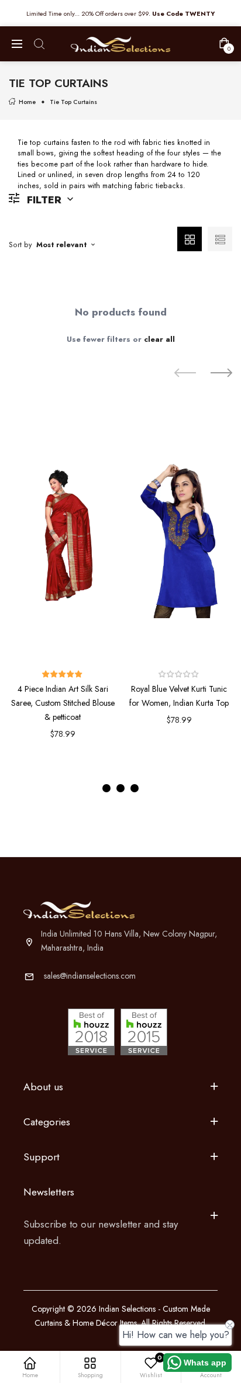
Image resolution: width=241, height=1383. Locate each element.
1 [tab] (106, 788)
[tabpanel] (63, 587)
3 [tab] (134, 788)
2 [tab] (120, 788)
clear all (159, 339)
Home (27, 102)
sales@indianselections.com (90, 976)
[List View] (220, 239)
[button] (62, 674)
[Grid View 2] (189, 239)
